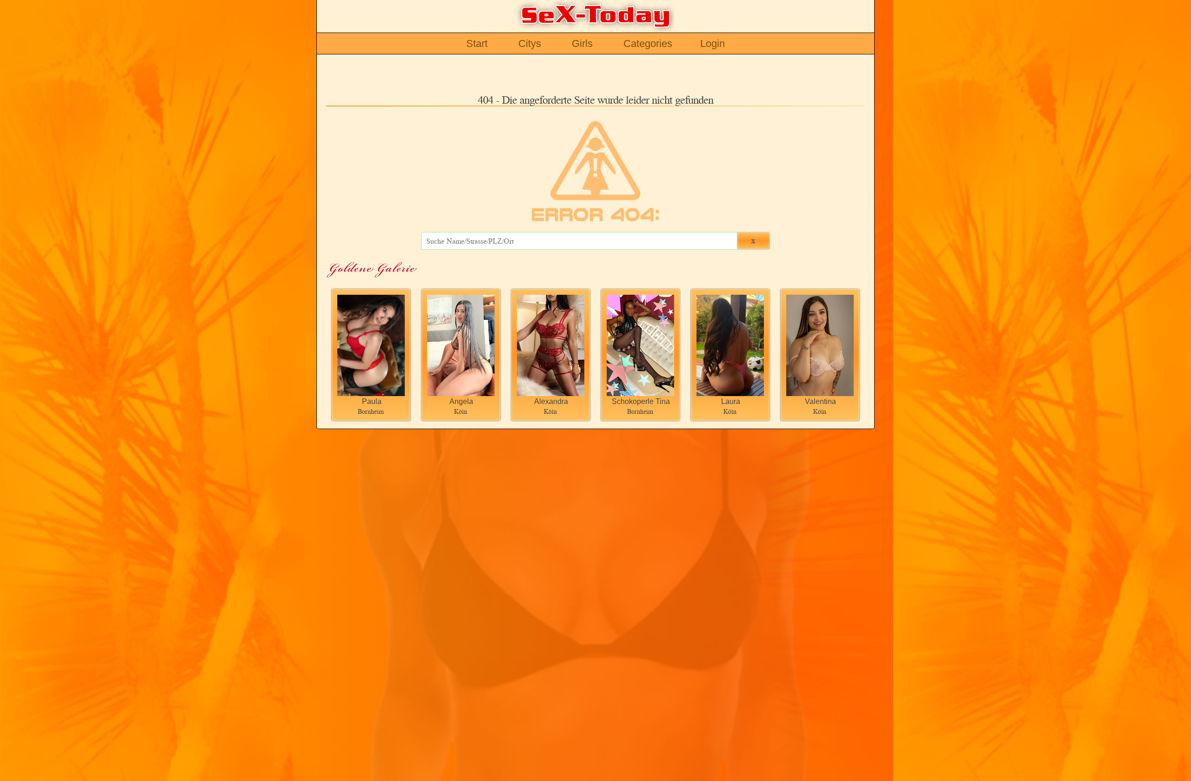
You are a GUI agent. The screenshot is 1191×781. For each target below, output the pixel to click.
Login (712, 43)
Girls (582, 43)
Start (477, 43)
